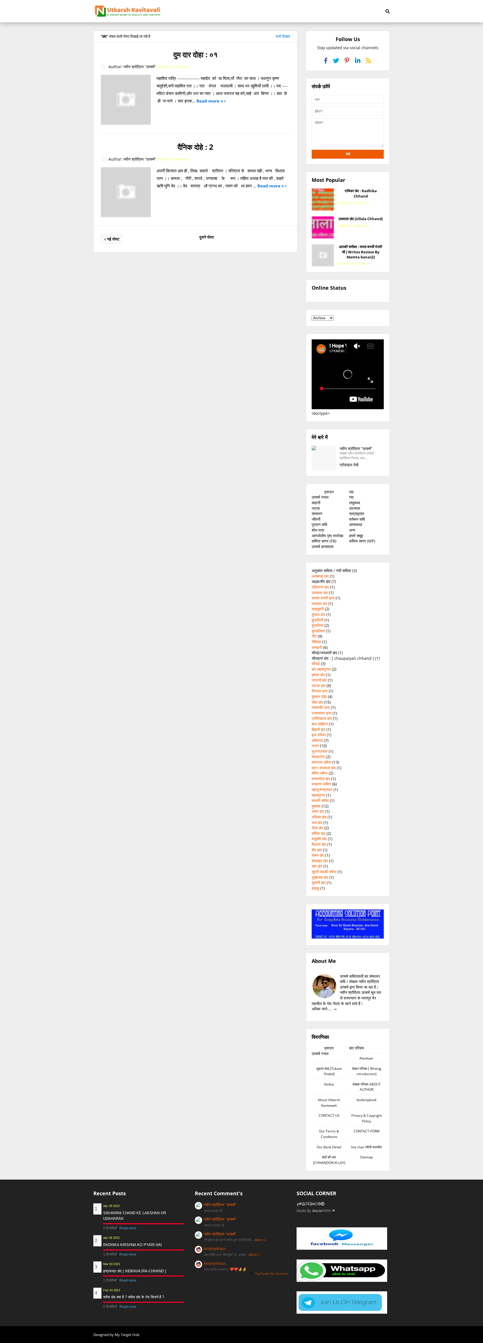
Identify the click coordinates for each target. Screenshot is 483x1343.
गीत (314, 636)
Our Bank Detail (329, 1147)
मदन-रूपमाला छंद (324, 767)
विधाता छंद (319, 844)
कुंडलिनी (317, 620)
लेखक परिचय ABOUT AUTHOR (366, 1087)
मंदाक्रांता (318, 756)
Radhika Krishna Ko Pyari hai (132, 1245)
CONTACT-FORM (367, 1131)
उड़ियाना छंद (320, 587)
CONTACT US (329, 1115)
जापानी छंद (319, 680)
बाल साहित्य (320, 724)
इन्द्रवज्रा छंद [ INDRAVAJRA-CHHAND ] (134, 1271)
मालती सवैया (320, 800)
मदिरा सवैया (320, 773)
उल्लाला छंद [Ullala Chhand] (360, 218)
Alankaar (366, 1058)
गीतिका (316, 641)
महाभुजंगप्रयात (322, 789)
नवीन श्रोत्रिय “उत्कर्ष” (220, 1204)
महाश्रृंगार (318, 795)
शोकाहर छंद (320, 860)
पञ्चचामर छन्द (322, 713)
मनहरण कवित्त (321, 784)
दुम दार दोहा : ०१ (195, 54)
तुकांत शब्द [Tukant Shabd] (329, 1071)
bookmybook (367, 1099)
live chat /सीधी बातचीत (366, 1147)
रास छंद (317, 822)
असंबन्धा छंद (320, 576)
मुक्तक (316, 806)
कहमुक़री (318, 608)
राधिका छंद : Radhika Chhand (361, 193)
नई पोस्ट (113, 239)
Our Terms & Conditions (329, 1134)
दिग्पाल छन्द (320, 691)
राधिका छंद (319, 817)
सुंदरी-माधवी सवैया (324, 871)
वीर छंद (317, 850)
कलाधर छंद (319, 603)
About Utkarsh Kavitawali (329, 1102)
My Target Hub (127, 1334)
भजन (315, 745)
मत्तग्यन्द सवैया (321, 762)
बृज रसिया (319, 734)
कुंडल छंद (318, 614)
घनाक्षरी (317, 647)
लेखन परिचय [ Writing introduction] (366, 1071)
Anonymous (215, 1248)
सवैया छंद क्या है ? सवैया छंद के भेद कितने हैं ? (133, 1297)
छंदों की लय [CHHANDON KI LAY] (329, 1160)
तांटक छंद (318, 685)
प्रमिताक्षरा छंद (322, 718)
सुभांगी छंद (319, 882)
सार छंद (317, 866)
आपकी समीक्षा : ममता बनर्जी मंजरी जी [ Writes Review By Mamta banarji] (360, 251)
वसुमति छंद (319, 838)
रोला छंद (317, 827)
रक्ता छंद (318, 811)
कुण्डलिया (318, 631)
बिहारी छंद (318, 729)
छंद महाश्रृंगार (321, 669)
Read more (127, 1228)
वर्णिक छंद (318, 833)
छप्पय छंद (318, 674)
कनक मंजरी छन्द (323, 598)
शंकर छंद (318, 855)
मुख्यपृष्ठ (329, 491)
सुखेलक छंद (320, 877)
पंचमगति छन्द (321, 707)
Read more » (209, 101)
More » (259, 1239)
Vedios (329, 1084)
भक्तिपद (317, 740)
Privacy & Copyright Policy (366, 1118)
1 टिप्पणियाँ (110, 1254)
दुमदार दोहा (319, 696)
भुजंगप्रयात (320, 751)
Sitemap (366, 1157)
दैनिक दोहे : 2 (195, 147)
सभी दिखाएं (283, 36)
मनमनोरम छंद (321, 778)
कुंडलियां (317, 625)
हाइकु (315, 888)
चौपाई (316, 663)
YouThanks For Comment (271, 1273)
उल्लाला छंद (320, 592)
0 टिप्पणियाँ (110, 1228)
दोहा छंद (317, 702)
